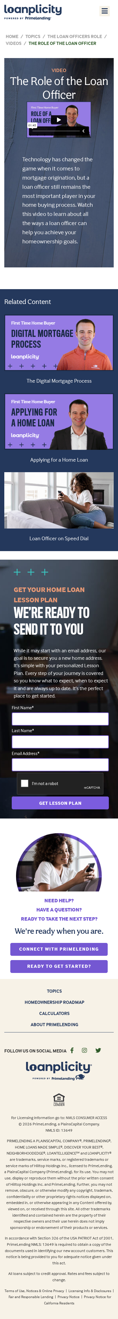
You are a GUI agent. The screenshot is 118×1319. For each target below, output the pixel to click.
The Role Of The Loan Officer (62, 43)
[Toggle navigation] (104, 11)
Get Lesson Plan (60, 803)
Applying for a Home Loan (59, 459)
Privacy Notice (69, 1296)
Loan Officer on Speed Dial (59, 538)
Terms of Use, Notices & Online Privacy (35, 1290)
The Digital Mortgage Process (59, 380)
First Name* (23, 707)
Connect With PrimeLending (63, 949)
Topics (32, 36)
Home (12, 36)
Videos (13, 43)
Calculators (54, 1013)
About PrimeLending (54, 1024)
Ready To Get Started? (67, 966)
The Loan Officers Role (75, 36)
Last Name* (23, 730)
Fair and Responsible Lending (31, 1296)
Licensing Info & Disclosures (90, 1290)
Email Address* (26, 753)
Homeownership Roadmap (54, 1002)
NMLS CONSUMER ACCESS (86, 1117)
